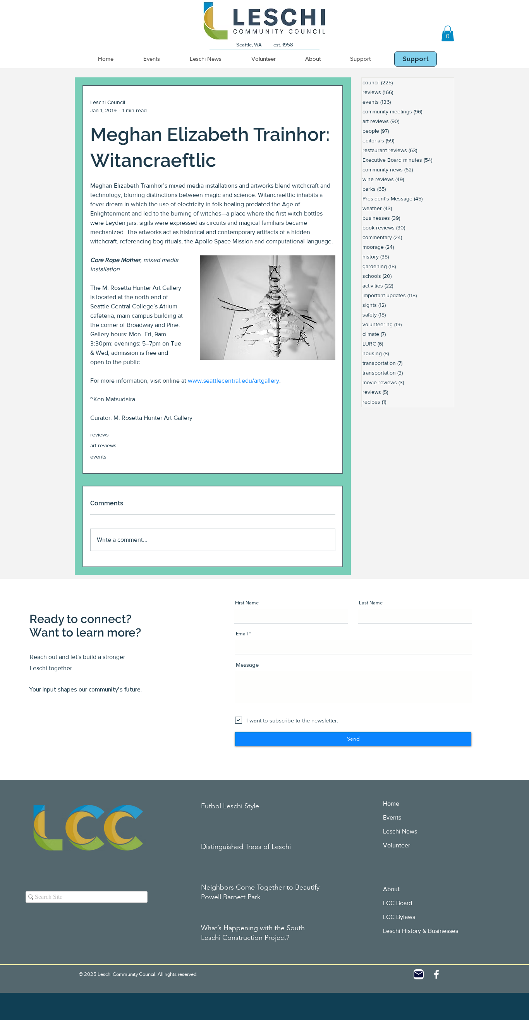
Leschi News (400, 831)
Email (242, 633)
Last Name (371, 602)
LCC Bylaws (399, 917)
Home (391, 803)
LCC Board (397, 903)
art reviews (103, 445)
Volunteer (396, 845)
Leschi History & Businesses (420, 931)
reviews (99, 434)
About (391, 889)
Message (247, 664)
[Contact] (419, 974)
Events (392, 817)
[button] (447, 33)
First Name (247, 602)
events (98, 457)
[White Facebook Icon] (436, 974)
